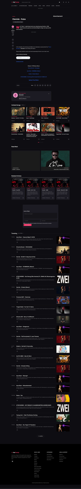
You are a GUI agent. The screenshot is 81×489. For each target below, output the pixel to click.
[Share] (13, 49)
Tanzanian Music (50, 456)
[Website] (49, 93)
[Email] (48, 85)
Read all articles (22, 98)
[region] (40, 124)
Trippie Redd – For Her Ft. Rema (25, 307)
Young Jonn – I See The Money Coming (26, 415)
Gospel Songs (36, 475)
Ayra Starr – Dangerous (22, 326)
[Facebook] (35, 85)
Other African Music (37, 466)
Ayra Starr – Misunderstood (23, 385)
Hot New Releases (14, 116)
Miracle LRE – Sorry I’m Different (25, 316)
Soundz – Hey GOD (16, 190)
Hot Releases (36, 457)
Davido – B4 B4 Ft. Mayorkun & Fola (25, 257)
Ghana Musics (36, 471)
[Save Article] (24, 121)
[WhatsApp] (43, 85)
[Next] (68, 117)
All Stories (20, 233)
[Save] (13, 46)
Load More (41, 436)
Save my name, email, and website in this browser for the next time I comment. (38, 223)
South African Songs (37, 468)
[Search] (63, 2)
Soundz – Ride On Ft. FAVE (62, 190)
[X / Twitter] (38, 85)
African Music (49, 454)
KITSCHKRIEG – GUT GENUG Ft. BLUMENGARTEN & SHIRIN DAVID (33, 405)
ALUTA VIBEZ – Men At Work (23, 356)
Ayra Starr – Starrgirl (22, 375)
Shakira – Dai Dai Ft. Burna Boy (24, 346)
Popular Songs (36, 476)
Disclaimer (61, 461)
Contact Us (61, 459)
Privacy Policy (61, 456)
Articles (35, 461)
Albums (35, 459)
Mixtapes (35, 463)
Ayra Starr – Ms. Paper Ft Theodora (25, 425)
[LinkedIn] (40, 85)
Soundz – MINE (45, 190)
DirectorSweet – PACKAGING (24, 247)
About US (61, 454)
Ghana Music (49, 459)
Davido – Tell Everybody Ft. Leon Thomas (27, 336)
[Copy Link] (50, 85)
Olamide (18, 85)
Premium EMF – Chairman (23, 297)
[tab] (38, 142)
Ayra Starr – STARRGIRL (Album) (33, 71)
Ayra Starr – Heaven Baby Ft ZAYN (25, 237)
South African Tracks (50, 457)
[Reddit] (45, 85)
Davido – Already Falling (22, 366)
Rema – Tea (19, 395)
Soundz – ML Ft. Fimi (31, 190)
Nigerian (13, 16)
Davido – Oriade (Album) (34, 73)
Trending (35, 456)
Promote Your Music (62, 457)
